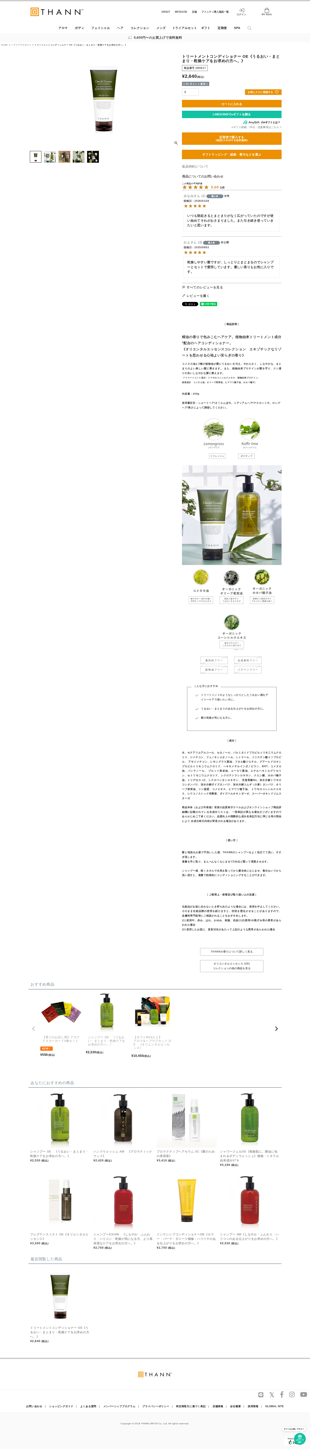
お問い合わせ (34, 1406)
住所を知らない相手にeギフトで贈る (232, 114)
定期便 (222, 28)
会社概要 (235, 1406)
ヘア (120, 28)
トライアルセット (184, 28)
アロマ (63, 28)
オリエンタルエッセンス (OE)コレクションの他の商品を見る (232, 966)
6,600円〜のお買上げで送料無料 (157, 37)
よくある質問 (88, 1406)
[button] (33, 1028)
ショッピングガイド (61, 1406)
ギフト (205, 28)
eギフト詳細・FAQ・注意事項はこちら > (257, 127)
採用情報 (253, 1406)
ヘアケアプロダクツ (21, 45)
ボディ (79, 28)
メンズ (161, 28)
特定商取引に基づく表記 (191, 1406)
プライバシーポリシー (155, 1406)
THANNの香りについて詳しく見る (232, 951)
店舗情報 (218, 1406)
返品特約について (195, 166)
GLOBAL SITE (274, 1406)
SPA (237, 28)
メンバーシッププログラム (119, 1406)
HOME (4, 45)
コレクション (140, 28)
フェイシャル (100, 28)
